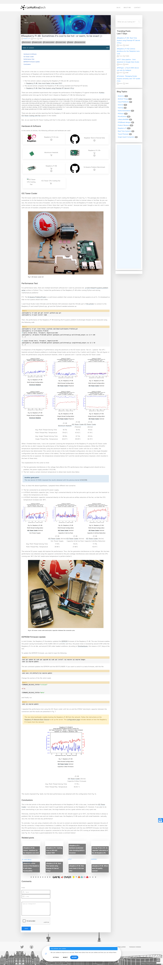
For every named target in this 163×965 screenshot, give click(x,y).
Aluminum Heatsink (35, 385)
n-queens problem (49, 42)
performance (27, 42)
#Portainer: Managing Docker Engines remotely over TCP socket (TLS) (128, 78)
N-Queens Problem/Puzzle (37, 297)
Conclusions (27, 64)
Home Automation (124, 110)
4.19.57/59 (83, 480)
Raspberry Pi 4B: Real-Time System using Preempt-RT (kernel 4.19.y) (50, 88)
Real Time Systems (124, 131)
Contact (137, 7)
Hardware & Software (30, 54)
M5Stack (121, 113)
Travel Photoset (123, 134)
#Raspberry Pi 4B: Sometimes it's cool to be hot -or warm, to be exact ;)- (62, 35)
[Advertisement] (128, 206)
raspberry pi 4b (38, 42)
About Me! (127, 7)
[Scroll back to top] (158, 960)
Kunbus (101, 92)
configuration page (73, 719)
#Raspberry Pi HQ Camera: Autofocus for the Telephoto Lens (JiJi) (128, 51)
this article (89, 304)
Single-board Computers (126, 137)
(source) (59, 109)
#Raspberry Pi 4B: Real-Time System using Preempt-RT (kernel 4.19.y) (128, 40)
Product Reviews (123, 125)
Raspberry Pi (31, 29)
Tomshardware (83, 646)
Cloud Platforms (123, 102)
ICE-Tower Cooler (63, 385)
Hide (107, 47)
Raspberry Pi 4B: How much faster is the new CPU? (44, 83)
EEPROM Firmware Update (32, 61)
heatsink (71, 42)
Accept (74, 957)
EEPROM (65, 641)
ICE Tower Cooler (29, 56)
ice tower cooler (61, 42)
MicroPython (122, 116)
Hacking (120, 107)
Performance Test (29, 59)
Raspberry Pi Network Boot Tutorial (37, 719)
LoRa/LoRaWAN (123, 119)
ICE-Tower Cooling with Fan (31, 115)
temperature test (80, 42)
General (120, 105)
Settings (56, 957)
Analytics (121, 96)
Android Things (123, 99)
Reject (65, 957)
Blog (118, 7)
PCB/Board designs (124, 122)
